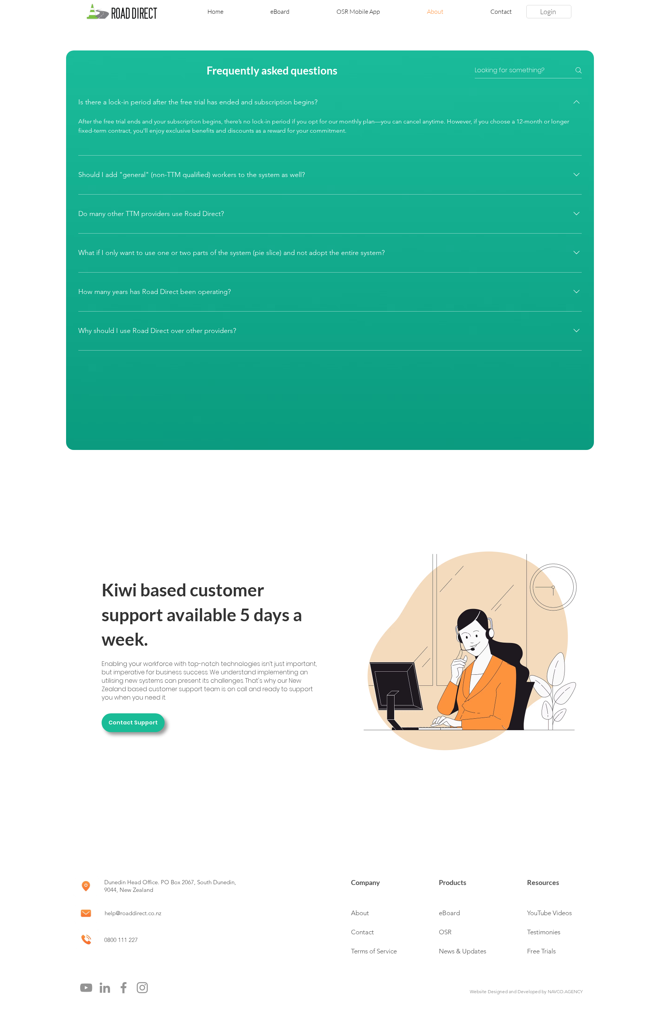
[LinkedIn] (104, 987)
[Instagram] (142, 987)
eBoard (449, 913)
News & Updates (462, 951)
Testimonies (543, 932)
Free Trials (541, 951)
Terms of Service (374, 951)
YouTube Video (548, 913)
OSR (445, 932)
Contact (362, 932)
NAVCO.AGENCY (565, 991)
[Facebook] (123, 987)
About (360, 913)
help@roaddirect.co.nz (133, 913)
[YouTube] (86, 987)
